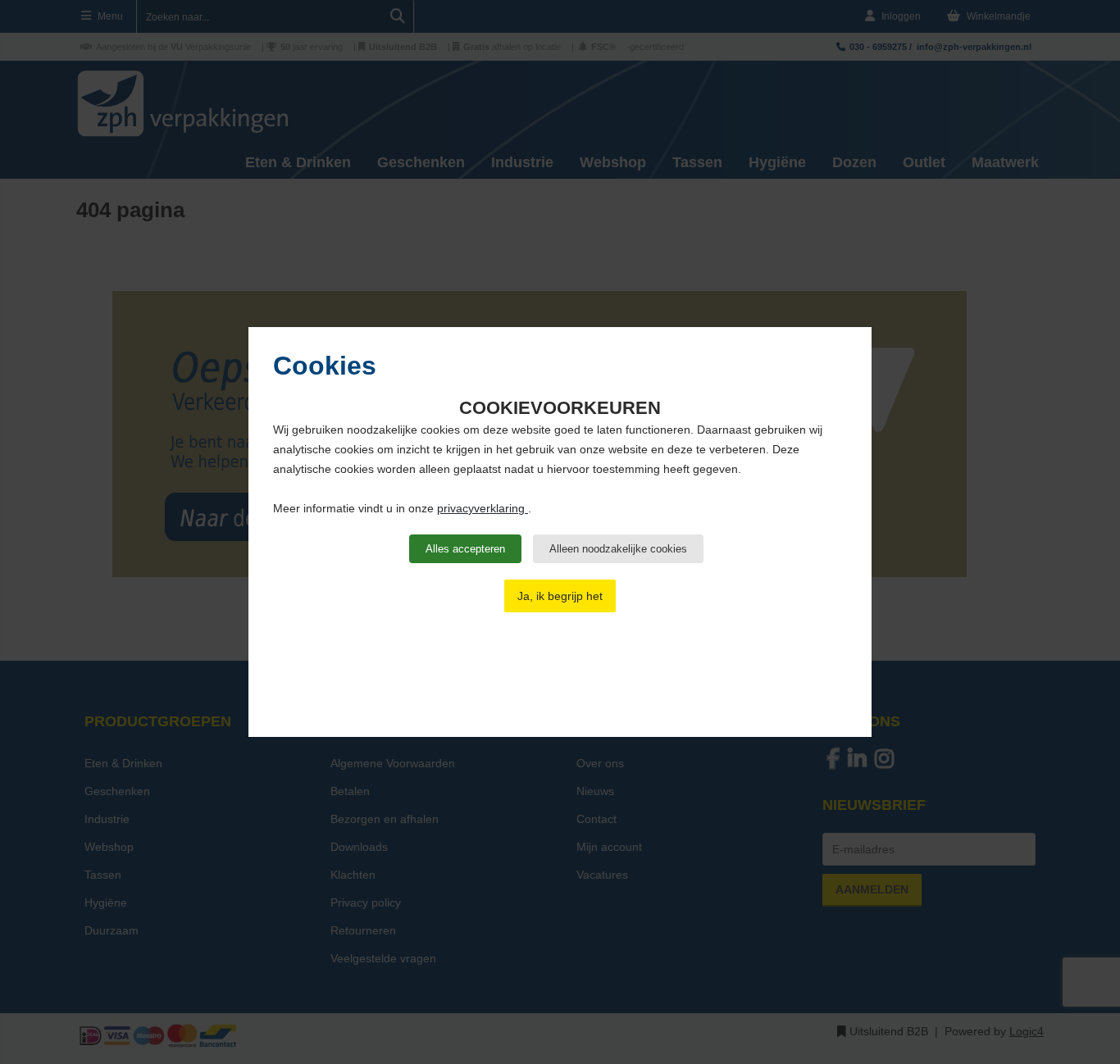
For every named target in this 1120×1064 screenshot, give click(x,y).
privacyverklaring (482, 508)
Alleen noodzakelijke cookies (618, 549)
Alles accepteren (465, 549)
